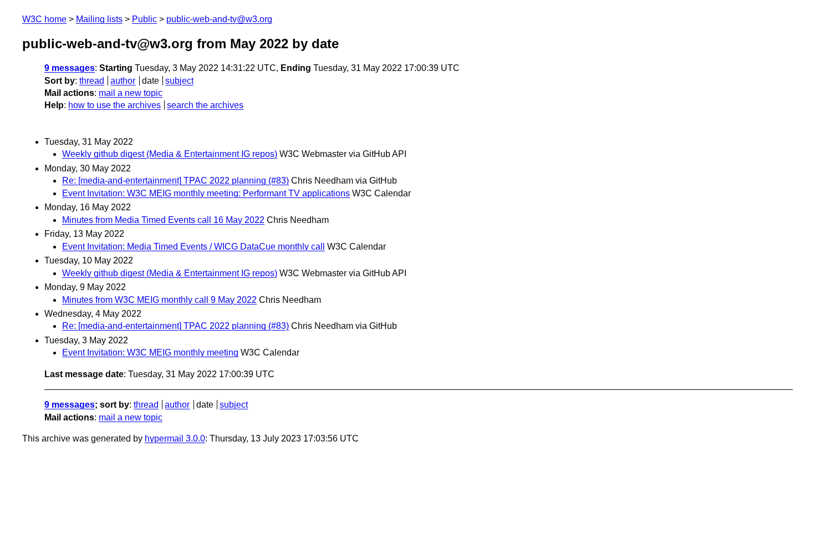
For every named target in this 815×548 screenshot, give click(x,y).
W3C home (44, 19)
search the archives (205, 105)
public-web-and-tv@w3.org (219, 19)
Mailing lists (99, 19)
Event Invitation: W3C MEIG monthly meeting (150, 352)
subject (179, 80)
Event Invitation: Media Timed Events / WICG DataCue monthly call (193, 246)
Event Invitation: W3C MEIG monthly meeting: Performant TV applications (206, 193)
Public (144, 19)
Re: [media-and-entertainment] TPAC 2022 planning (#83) (175, 180)
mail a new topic (130, 93)
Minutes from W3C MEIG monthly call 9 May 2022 (159, 300)
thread (91, 80)
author (122, 80)
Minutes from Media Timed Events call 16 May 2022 (163, 220)
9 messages (69, 68)
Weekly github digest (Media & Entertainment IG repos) (169, 154)
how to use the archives (114, 105)
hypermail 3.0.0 (175, 438)
